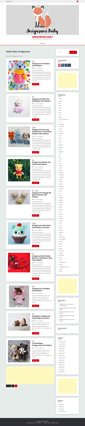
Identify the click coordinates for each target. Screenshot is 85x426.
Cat (60, 121)
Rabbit (60, 227)
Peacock (61, 218)
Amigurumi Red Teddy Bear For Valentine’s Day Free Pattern (42, 258)
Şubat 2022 (62, 353)
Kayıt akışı (61, 406)
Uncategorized (62, 262)
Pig (60, 223)
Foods (60, 158)
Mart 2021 (61, 364)
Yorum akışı (61, 409)
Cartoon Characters (63, 119)
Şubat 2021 (62, 367)
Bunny (36, 190)
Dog (60, 140)
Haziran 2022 (62, 344)
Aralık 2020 (61, 371)
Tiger (60, 257)
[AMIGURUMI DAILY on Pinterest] (59, 65)
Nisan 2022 (62, 348)
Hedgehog (61, 177)
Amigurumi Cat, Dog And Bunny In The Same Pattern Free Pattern (41, 132)
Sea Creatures (62, 239)
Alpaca (60, 101)
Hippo (60, 179)
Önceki (8, 386)
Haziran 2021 (62, 357)
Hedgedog (61, 174)
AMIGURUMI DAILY (42, 37)
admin (41, 68)
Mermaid (61, 197)
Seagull (60, 241)
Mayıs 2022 (62, 346)
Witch (60, 271)
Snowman (61, 250)
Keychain (61, 188)
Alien (60, 98)
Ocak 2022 (61, 355)
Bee (60, 108)
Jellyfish (61, 184)
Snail (60, 246)
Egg (60, 149)
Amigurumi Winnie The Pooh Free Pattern (41, 163)
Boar (60, 112)
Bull (60, 115)
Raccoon (61, 230)
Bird (60, 110)
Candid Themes (54, 422)
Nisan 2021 (62, 362)
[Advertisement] (30, 375)
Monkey (61, 200)
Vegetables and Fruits (64, 267)
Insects (60, 181)
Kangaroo (61, 186)
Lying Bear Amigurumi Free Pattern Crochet (41, 317)
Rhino (60, 234)
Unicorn (61, 264)
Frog (60, 163)
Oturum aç (61, 404)
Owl (60, 211)
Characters (61, 126)
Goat (60, 168)
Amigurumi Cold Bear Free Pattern (41, 65)
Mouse (60, 204)
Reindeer (61, 232)
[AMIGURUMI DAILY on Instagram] (62, 65)
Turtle (60, 260)
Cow (60, 135)
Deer (60, 138)
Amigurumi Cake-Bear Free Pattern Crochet (41, 226)
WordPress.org (62, 411)
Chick (60, 128)
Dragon (61, 147)
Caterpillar (61, 124)
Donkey (61, 144)
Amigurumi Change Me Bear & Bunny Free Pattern (41, 195)
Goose (60, 170)
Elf (59, 154)
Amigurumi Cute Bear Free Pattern (41, 290)
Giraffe (60, 165)
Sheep (60, 243)
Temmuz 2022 (62, 341)
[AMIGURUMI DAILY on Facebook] (66, 65)
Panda (60, 214)
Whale (60, 269)
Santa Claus (62, 237)
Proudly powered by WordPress (34, 422)
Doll (60, 142)
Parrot (60, 216)
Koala (60, 191)
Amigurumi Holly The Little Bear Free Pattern (41, 100)
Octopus (61, 209)
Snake (60, 248)
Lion (60, 193)
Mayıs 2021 (62, 360)
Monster (61, 202)
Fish (60, 156)
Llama (60, 195)
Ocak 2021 (61, 369)
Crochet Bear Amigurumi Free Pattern (42, 344)
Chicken (61, 131)
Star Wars (61, 255)
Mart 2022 (61, 351)
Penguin (61, 220)
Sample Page (9, 1)
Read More (35, 84)
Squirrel (60, 253)
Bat (60, 103)
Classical (34, 127)
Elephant (61, 151)
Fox (60, 161)
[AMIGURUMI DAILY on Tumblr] (69, 65)
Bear (33, 61)
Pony (60, 225)
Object (60, 207)
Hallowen (61, 172)
